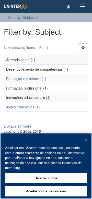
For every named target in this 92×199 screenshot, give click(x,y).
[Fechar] (85, 140)
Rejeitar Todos (46, 178)
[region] (46, 166)
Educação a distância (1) (26, 78)
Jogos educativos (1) (23, 106)
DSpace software (17, 126)
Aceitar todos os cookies (46, 191)
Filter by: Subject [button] (22, 17)
